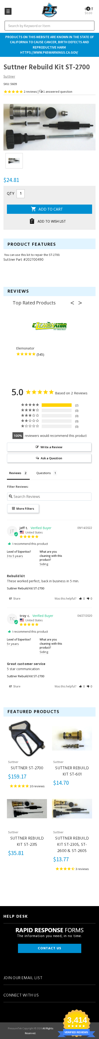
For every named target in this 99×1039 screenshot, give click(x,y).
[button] (73, 302)
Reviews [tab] (15, 473)
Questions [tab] (43, 473)
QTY (10, 194)
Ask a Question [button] (51, 458)
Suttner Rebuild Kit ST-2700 (25, 588)
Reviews (18, 291)
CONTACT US (49, 948)
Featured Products (33, 712)
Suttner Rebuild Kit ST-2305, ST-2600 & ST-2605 (72, 844)
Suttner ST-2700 (27, 768)
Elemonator (25, 348)
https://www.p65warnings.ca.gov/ (49, 52)
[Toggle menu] (8, 11)
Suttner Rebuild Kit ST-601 (72, 771)
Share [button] (16, 599)
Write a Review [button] (51, 447)
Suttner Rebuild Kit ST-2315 (27, 841)
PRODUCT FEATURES (32, 244)
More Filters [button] (25, 508)
